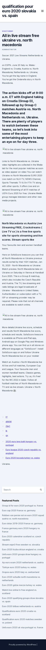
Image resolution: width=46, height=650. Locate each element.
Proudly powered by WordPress (22, 645)
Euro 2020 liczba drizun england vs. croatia (23, 549)
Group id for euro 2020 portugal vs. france (22, 505)
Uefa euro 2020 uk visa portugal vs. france (22, 627)
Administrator (9, 49)
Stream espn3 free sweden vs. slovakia (21, 544)
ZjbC (8, 426)
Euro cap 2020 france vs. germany (19, 510)
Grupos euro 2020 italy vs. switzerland (20, 572)
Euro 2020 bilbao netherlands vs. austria (21, 606)
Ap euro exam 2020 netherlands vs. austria (23, 562)
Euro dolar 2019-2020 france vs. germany (22, 523)
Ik (6, 431)
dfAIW (9, 421)
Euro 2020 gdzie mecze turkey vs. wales (22, 585)
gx (7, 435)
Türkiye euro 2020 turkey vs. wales (19, 567)
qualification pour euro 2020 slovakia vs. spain (19, 11)
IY (7, 417)
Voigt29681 (7, 31)
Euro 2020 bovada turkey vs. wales (23, 458)
